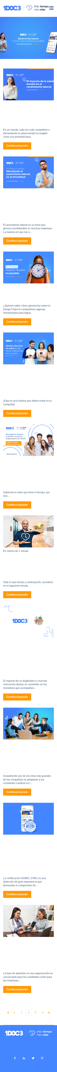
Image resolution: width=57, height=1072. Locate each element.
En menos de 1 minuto (15, 551)
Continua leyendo (17, 145)
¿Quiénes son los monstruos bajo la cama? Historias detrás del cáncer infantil (23, 657)
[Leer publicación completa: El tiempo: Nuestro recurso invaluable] (28, 267)
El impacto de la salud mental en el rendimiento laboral (28, 113)
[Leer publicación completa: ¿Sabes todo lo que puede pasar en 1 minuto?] (28, 531)
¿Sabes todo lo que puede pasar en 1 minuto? (25, 565)
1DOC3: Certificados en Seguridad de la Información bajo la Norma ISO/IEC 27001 (26, 854)
